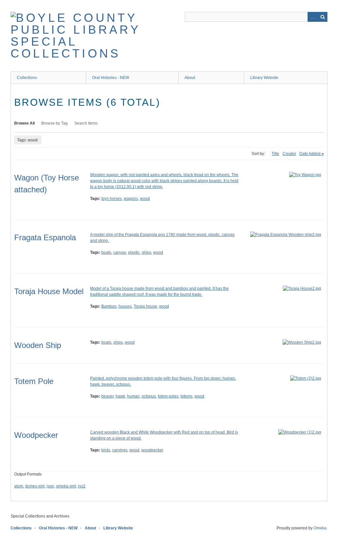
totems (186, 396)
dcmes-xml (35, 486)
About (190, 77)
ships (146, 252)
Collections (27, 77)
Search (322, 17)
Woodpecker (36, 435)
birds (105, 450)
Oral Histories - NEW (110, 77)
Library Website (264, 77)
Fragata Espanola (45, 237)
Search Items (86, 123)
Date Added (310, 153)
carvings (119, 450)
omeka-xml (66, 486)
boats (106, 252)
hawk (120, 396)
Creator (289, 153)
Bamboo (109, 306)
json (50, 486)
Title (275, 153)
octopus (149, 396)
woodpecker (152, 450)
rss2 (81, 486)
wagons (131, 198)
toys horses (111, 198)
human (133, 396)
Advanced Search (313, 17)
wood (145, 198)
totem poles (168, 396)
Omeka (320, 528)
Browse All (24, 123)
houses (125, 306)
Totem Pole (33, 381)
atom (18, 486)
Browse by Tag (54, 123)
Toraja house (145, 306)
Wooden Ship (37, 345)
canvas (119, 252)
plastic (134, 252)
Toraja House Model (49, 291)
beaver (107, 396)
